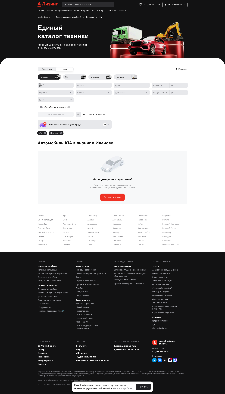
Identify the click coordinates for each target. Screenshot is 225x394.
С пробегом (47, 69)
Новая (64, 69)
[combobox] (56, 85)
